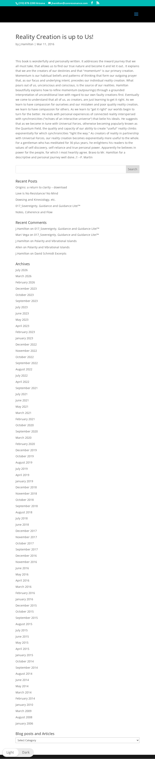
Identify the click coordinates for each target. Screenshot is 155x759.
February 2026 (25, 282)
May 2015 (22, 642)
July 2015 (22, 630)
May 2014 (22, 686)
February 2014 (25, 698)
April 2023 (22, 326)
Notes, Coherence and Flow (34, 212)
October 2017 (25, 543)
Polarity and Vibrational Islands (56, 241)
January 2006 (24, 723)
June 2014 (22, 680)
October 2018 (25, 500)
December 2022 (26, 344)
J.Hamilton (27, 44)
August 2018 (24, 512)
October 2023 (25, 295)
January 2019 (24, 481)
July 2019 (22, 469)
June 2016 (22, 568)
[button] (18, 752)
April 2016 (22, 580)
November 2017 (26, 537)
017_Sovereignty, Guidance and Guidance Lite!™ (48, 206)
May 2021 (22, 406)
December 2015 (26, 605)
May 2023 (22, 320)
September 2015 (27, 618)
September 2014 (27, 667)
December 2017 (26, 531)
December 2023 (26, 288)
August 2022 (24, 369)
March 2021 (23, 413)
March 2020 (23, 438)
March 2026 (23, 276)
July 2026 (22, 270)
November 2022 (26, 351)
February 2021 (25, 419)
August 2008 (24, 717)
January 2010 (24, 705)
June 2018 (22, 524)
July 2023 (22, 307)
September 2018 (27, 506)
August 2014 (24, 673)
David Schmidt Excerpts (50, 253)
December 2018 (26, 487)
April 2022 (22, 382)
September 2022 (27, 363)
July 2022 (22, 375)
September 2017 (27, 549)
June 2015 (22, 636)
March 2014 (23, 692)
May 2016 (22, 574)
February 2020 (25, 444)
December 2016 (26, 556)
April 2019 (22, 475)
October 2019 (25, 456)
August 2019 (24, 462)
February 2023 (25, 332)
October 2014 (25, 661)
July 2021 (22, 394)
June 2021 (22, 400)
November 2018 (26, 493)
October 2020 (25, 425)
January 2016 (24, 599)
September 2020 (27, 431)
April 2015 (22, 649)
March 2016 (23, 587)
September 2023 (27, 301)
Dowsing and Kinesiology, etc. (36, 199)
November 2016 (26, 562)
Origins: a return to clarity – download (41, 187)
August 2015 (24, 624)
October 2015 (25, 611)
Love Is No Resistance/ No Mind (37, 193)
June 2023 (22, 313)
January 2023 (24, 338)
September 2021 (27, 388)
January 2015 (24, 655)
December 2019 (26, 450)
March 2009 (23, 711)
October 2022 (25, 357)
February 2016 (25, 593)
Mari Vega (22, 235)
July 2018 (22, 518)
